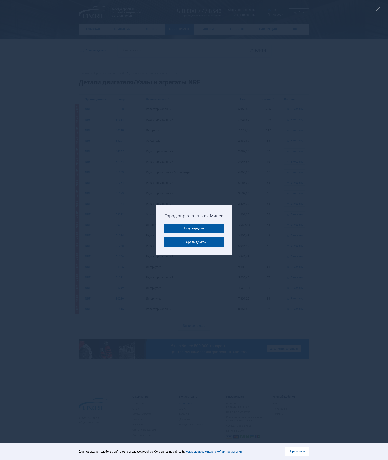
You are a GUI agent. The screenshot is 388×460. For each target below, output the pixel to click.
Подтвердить (194, 228)
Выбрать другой (194, 242)
